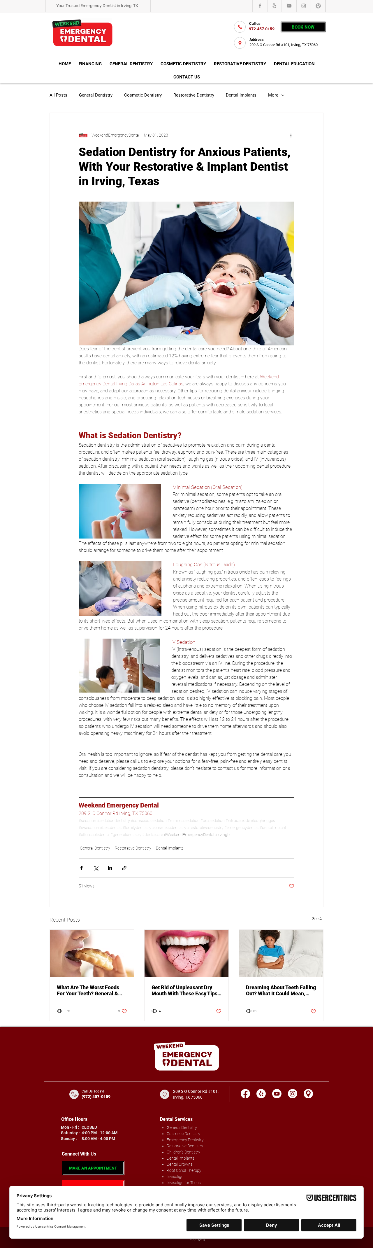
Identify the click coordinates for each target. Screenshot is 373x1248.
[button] (294, 64)
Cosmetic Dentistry (143, 95)
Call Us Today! (93, 1091)
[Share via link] (124, 868)
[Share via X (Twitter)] (95, 868)
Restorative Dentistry (193, 95)
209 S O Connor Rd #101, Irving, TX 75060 (283, 45)
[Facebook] (260, 6)
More (273, 95)
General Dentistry (95, 95)
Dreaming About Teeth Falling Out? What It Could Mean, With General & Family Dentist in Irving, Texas (281, 990)
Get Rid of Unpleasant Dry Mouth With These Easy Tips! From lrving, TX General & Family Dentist (185, 990)
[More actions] (290, 135)
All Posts (58, 95)
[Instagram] (304, 6)
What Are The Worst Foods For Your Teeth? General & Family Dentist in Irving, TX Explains (88, 990)
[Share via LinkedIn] (110, 868)
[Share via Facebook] (81, 868)
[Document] (240, 27)
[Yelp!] (274, 6)
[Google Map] (308, 1093)
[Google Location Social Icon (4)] (318, 6)
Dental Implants (241, 95)
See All (317, 918)
